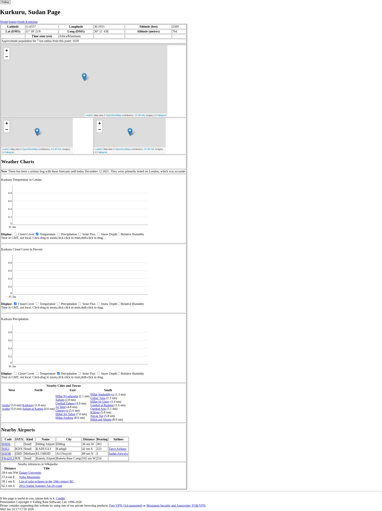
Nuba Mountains (29, 477)
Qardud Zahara (65, 403)
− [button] (6, 56)
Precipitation (69, 234)
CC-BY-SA (139, 115)
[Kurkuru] (84, 77)
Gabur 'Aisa (97, 398)
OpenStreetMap (113, 115)
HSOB (6, 453)
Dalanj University (30, 472)
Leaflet (89, 115)
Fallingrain (161, 115)
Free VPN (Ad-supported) (125, 505)
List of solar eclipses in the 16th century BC (46, 481)
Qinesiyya (62, 410)
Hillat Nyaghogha (67, 396)
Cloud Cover (26, 234)
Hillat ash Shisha (100, 419)
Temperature (48, 234)
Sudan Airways (118, 453)
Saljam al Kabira (32, 408)
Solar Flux (89, 234)
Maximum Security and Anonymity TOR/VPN (176, 505)
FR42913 (8, 458)
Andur (6, 405)
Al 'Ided (61, 407)
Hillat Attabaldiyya (102, 394)
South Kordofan (27, 21)
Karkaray (28, 405)
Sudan (13, 21)
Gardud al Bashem (102, 405)
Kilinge (95, 412)
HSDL (6, 444)
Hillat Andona (64, 417)
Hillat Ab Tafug (65, 414)
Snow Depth (109, 234)
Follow (5, 2)
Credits (60, 498)
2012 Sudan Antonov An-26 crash (40, 486)
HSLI (5, 448)
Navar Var (96, 416)
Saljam (60, 400)
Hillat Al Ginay (100, 401)
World (4, 21)
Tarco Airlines (117, 448)
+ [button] (6, 50)
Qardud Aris (98, 408)
